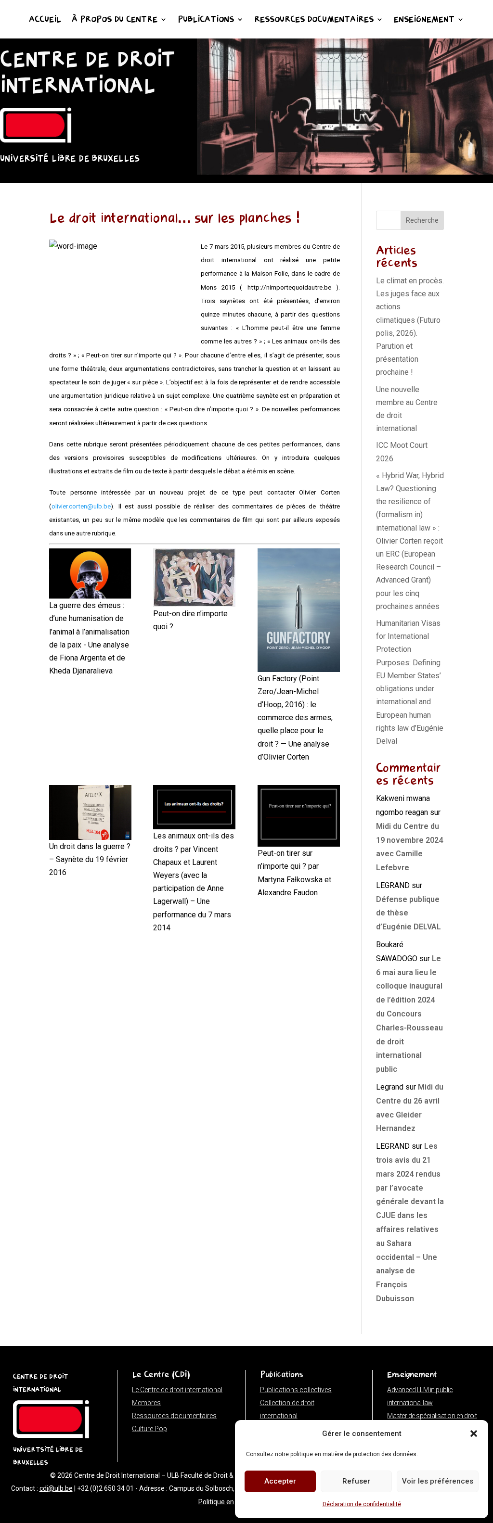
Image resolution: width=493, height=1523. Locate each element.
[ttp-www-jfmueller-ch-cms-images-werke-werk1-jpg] (194, 577)
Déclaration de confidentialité (362, 1504)
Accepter (280, 1481)
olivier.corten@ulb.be (81, 506)
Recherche (422, 220)
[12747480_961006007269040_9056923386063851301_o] (90, 812)
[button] (474, 1433)
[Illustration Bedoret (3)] (345, 172)
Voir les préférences (437, 1481)
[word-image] (194, 807)
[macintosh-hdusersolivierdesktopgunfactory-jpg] (299, 610)
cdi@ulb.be (56, 1488)
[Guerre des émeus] (90, 573)
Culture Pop (149, 1429)
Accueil (45, 20)
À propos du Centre (114, 20)
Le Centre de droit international (177, 1390)
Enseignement (424, 20)
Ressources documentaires (314, 20)
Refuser (356, 1481)
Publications (206, 20)
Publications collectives (296, 1390)
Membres (146, 1403)
